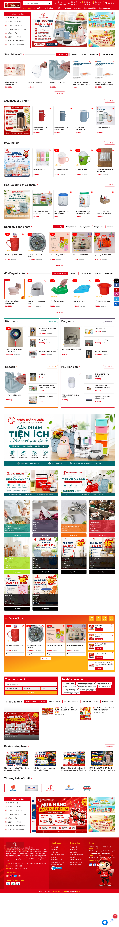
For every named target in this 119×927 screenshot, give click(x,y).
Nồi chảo (10, 321)
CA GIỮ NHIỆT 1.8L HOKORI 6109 (82, 128)
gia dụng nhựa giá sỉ (69, 687)
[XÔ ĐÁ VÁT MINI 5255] (37, 70)
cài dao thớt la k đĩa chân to (71, 349)
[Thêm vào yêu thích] (23, 62)
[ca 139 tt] (33, 377)
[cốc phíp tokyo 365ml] (59, 242)
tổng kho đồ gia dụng (104, 684)
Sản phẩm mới (13, 54)
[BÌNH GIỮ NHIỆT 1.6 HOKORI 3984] (42, 115)
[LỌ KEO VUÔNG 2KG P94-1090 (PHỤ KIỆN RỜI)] (84, 199)
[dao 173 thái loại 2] (89, 354)
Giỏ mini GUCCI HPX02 (80, 255)
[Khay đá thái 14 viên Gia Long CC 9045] (105, 157)
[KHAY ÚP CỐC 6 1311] (59, 70)
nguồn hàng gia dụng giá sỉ (86, 684)
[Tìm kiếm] (50, 3)
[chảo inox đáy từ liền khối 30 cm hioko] (15, 337)
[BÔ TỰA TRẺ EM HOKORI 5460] (37, 289)
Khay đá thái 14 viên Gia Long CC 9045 (105, 170)
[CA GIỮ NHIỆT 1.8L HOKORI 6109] (84, 115)
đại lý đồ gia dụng (104, 687)
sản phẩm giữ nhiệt (16, 100)
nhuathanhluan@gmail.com (19, 868)
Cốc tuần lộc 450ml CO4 (13, 255)
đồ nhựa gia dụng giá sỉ (88, 690)
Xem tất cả (59, 93)
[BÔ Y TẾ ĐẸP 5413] (82, 289)
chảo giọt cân (43, 340)
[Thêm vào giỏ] (12, 78)
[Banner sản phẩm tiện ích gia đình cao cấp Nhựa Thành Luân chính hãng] (88, 483)
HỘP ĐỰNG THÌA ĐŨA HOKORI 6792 (102, 398)
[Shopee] (7, 876)
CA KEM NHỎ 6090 (61, 169)
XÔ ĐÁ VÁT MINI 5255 (35, 82)
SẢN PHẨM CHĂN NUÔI (16, 44)
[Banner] (102, 20)
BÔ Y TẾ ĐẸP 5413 (79, 301)
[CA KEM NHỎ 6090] (63, 157)
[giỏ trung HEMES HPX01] (104, 242)
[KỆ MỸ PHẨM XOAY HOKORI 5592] (14, 70)
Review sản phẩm (15, 746)
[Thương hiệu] (13, 788)
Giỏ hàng (111, 3)
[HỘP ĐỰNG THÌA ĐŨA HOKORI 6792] (89, 400)
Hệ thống (87, 3)
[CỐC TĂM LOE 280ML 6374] (33, 400)
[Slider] (59, 29)
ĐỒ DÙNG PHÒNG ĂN (15, 25)
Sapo (78, 891)
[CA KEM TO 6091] (84, 157)
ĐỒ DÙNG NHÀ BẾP (14, 22)
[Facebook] (94, 864)
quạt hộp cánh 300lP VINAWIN (35, 256)
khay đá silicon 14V (39, 169)
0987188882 (18, 866)
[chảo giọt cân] (33, 343)
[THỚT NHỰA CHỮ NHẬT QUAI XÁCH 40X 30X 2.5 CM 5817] (82, 70)
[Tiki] (15, 876)
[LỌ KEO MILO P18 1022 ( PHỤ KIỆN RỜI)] (63, 199)
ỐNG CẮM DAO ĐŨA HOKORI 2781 (102, 375)
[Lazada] (11, 876)
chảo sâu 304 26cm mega (47, 351)
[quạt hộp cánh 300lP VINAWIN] (37, 242)
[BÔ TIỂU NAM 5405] (59, 289)
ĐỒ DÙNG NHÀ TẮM (14, 37)
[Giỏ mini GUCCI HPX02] (82, 242)
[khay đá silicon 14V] (42, 157)
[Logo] (12, 5)
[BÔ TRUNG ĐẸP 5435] (104, 289)
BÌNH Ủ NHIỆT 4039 (103, 127)
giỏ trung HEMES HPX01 (103, 255)
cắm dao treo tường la (102, 340)
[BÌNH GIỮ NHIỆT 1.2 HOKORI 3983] (63, 115)
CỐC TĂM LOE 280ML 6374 (46, 398)
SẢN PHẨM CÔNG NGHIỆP (17, 41)
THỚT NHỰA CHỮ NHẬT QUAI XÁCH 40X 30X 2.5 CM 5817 (81, 83)
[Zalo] (90, 864)
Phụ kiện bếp (69, 366)
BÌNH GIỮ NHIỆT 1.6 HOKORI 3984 (40, 128)
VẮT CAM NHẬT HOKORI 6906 (70, 396)
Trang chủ (27, 8)
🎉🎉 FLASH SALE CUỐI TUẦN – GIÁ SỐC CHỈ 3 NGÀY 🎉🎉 (66, 710)
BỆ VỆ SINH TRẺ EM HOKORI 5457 (12, 302)
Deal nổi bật (16, 618)
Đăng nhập (74, 4)
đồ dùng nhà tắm (15, 273)
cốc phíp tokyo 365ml (57, 255)
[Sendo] (19, 876)
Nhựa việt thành (56, 865)
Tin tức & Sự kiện (15, 701)
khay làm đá (11, 142)
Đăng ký (74, 2)
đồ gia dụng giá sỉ (68, 684)
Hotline (62, 3)
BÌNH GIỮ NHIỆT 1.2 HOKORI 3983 (61, 128)
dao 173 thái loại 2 (101, 351)
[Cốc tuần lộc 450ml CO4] (14, 242)
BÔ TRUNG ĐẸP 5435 (102, 301)
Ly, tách (10, 366)
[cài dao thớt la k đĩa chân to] (71, 337)
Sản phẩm (98, 3)
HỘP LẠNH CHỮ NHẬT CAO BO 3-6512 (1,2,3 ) (41, 212)
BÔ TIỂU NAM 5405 (57, 301)
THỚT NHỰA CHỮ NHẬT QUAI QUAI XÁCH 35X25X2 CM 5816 (104, 83)
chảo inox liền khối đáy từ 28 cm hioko (47, 329)
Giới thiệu (49, 8)
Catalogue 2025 (90, 8)
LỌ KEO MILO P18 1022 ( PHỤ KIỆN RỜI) (62, 212)
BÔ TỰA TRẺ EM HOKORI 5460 (36, 302)
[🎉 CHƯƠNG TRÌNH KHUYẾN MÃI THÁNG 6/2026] (85, 713)
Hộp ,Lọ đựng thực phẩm (20, 184)
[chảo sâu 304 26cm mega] (33, 354)
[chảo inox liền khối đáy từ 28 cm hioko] (33, 331)
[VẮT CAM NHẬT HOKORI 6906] (71, 382)
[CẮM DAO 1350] (89, 331)
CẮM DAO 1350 (100, 328)
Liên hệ (77, 8)
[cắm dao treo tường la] (89, 343)
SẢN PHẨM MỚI (13, 18)
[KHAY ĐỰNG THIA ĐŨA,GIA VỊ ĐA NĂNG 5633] (105, 199)
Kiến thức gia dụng (64, 8)
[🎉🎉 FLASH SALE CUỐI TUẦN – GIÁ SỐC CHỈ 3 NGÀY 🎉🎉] (47, 711)
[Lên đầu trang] (115, 911)
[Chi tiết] (112, 625)
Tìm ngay (31, 693)
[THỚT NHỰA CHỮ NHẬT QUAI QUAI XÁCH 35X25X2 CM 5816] (104, 70)
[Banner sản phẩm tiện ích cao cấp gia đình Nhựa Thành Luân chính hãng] (31, 483)
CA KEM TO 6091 (81, 169)
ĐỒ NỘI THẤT (12, 33)
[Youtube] (98, 864)
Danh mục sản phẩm (17, 226)
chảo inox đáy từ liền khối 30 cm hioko (14, 350)
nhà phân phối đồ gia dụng (87, 687)
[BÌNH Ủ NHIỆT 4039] (105, 115)
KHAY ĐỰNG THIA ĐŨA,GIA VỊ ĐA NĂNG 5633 (104, 212)
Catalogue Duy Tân (106, 8)
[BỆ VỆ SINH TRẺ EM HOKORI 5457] (14, 289)
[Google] (102, 864)
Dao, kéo (66, 321)
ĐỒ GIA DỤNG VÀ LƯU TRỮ (17, 29)
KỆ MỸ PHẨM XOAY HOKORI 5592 (12, 83)
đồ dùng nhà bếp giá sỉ (70, 690)
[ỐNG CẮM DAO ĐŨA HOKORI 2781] (89, 377)
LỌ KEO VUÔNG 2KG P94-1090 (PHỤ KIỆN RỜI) (83, 212)
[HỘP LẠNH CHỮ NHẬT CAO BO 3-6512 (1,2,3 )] (42, 199)
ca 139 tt (42, 374)
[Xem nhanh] (16, 78)
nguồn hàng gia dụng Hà (71, 693)
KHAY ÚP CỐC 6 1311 (57, 82)
